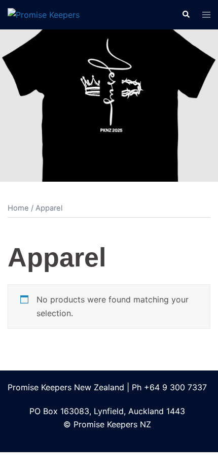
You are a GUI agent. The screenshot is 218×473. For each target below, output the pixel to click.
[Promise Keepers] (44, 14)
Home (18, 208)
